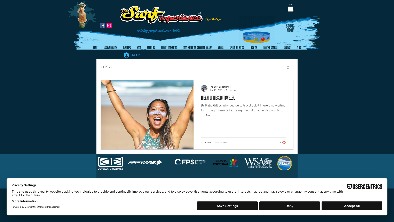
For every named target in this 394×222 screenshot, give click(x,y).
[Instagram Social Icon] (109, 25)
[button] (290, 8)
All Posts (106, 67)
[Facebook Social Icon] (102, 25)
